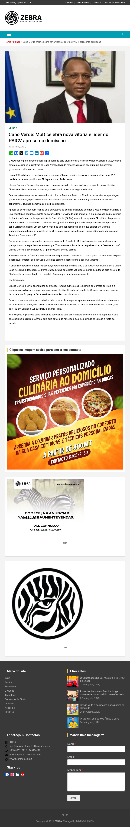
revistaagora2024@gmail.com (25, 754)
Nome (71, 743)
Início (7, 678)
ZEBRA (58, 821)
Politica (8, 682)
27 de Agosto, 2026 (89, 684)
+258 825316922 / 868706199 (25, 750)
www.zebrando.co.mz (21, 758)
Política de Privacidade (115, 2)
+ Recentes (78, 671)
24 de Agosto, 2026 (89, 722)
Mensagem (75, 770)
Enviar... (73, 797)
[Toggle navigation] (9, 34)
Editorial (69, 2)
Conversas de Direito (15, 699)
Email (71, 756)
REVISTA (9, 712)
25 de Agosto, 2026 (89, 712)
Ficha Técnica (83, 2)
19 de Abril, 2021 (17, 146)
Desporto (9, 703)
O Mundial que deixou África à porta (99, 718)
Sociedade (10, 686)
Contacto (97, 2)
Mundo (13, 128)
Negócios (10, 707)
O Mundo (9, 690)
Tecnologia (10, 695)
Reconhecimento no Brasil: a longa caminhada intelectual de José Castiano (102, 693)
